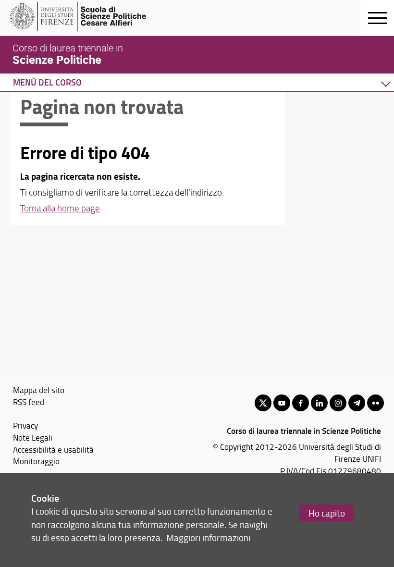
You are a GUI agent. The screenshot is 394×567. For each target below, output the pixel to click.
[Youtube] (281, 402)
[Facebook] (300, 402)
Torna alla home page (60, 208)
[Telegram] (356, 402)
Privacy (25, 425)
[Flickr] (375, 402)
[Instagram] (338, 402)
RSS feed (28, 401)
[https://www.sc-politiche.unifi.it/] (84, 16)
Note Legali (32, 437)
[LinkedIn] (319, 402)
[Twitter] (263, 402)
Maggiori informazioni (208, 537)
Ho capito (326, 512)
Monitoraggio (36, 461)
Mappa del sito (38, 389)
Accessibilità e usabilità (53, 449)
